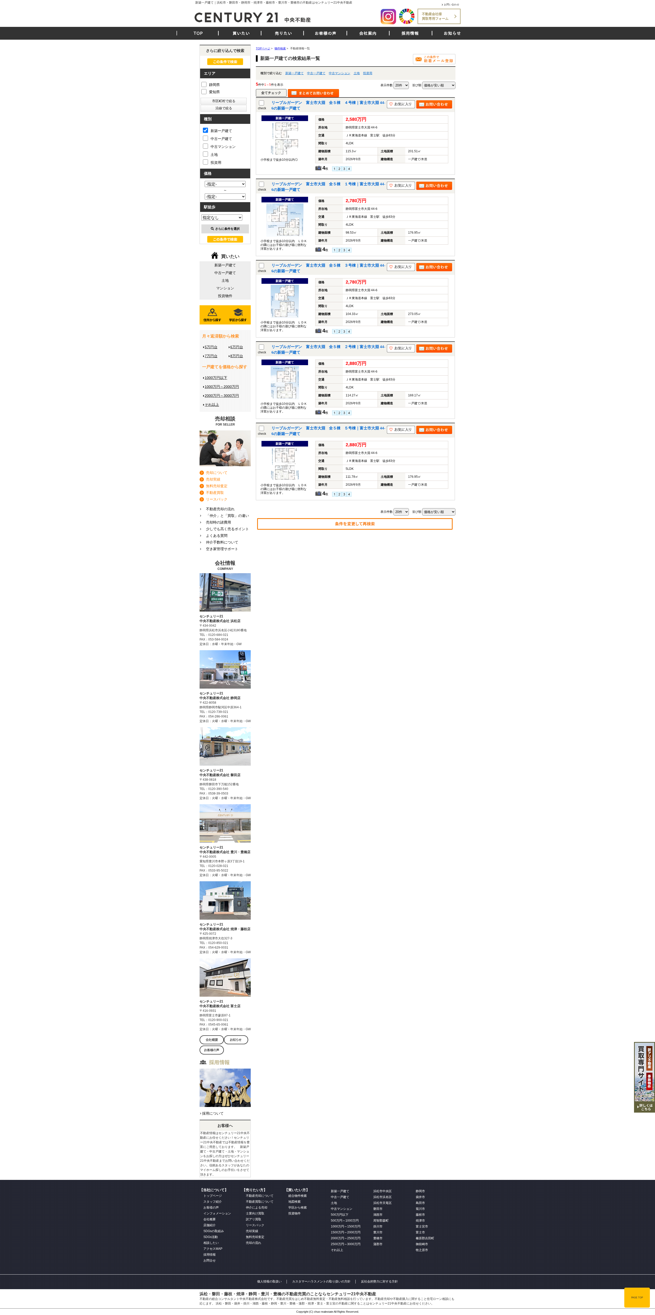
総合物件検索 (297, 1196)
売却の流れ (253, 1243)
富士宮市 (422, 1226)
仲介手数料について (222, 542)
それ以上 (212, 405)
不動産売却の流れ (220, 509)
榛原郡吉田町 (425, 1238)
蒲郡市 (378, 1244)
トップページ (212, 1196)
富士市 (420, 1232)
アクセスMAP (212, 1249)
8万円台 (236, 356)
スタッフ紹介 (212, 1201)
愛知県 (214, 92)
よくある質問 (216, 536)
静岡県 (214, 85)
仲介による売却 (256, 1207)
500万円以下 (339, 1214)
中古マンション (339, 73)
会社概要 (209, 1219)
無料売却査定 (216, 486)
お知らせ (452, 33)
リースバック (216, 499)
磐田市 (378, 1209)
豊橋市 (378, 1238)
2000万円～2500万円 (346, 1238)
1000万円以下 (216, 378)
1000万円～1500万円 (346, 1226)
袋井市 (420, 1197)
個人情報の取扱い (269, 1281)
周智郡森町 (381, 1220)
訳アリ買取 (253, 1219)
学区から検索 (297, 1207)
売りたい (283, 33)
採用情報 (410, 33)
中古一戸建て (316, 73)
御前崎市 (422, 1244)
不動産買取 (215, 493)
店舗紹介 (209, 1225)
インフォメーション (217, 1213)
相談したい (211, 1243)
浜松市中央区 (382, 1191)
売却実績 (213, 479)
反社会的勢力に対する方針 (379, 1281)
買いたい (241, 33)
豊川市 (378, 1232)
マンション (225, 288)
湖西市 (378, 1214)
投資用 (367, 73)
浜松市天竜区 (382, 1203)
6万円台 (236, 347)
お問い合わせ (451, 4)
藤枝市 (420, 1214)
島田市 (420, 1203)
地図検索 (294, 1201)
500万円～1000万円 (345, 1220)
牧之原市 (422, 1250)
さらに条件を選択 (227, 229)
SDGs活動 (210, 1237)
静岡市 (420, 1191)
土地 (357, 73)
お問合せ (209, 1260)
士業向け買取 (255, 1213)
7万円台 (211, 356)
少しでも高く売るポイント (227, 529)
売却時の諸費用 (218, 522)
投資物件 (225, 296)
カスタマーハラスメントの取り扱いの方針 (321, 1281)
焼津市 (420, 1220)
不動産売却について (260, 1196)
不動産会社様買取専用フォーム (435, 16)
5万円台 (211, 347)
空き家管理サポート (222, 549)
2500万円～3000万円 (346, 1244)
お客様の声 (325, 33)
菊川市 (420, 1209)
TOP (198, 33)
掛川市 (378, 1226)
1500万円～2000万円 (346, 1232)
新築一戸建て (294, 73)
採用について (213, 1113)
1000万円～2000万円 (222, 387)
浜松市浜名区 (382, 1197)
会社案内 (368, 33)
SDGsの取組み (213, 1231)
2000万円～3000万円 (222, 396)
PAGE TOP (637, 1297)
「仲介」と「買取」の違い (227, 516)
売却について (216, 473)
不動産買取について (260, 1201)
